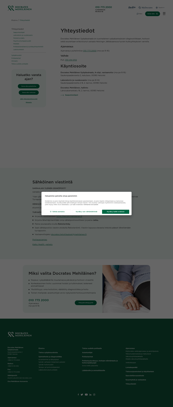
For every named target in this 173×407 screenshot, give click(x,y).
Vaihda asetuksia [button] (58, 211)
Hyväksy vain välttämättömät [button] (86, 211)
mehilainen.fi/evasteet (90, 204)
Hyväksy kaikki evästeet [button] (115, 211)
